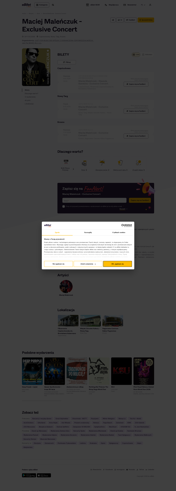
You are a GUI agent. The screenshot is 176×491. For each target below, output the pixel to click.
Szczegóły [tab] (88, 232)
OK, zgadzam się (117, 264)
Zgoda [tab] (57, 232)
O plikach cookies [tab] (118, 232)
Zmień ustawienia (87, 264)
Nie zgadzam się (58, 264)
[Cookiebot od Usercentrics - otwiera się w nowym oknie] (123, 225)
